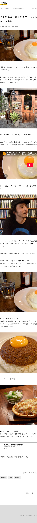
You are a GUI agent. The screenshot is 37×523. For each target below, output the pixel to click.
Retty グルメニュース (4, 3)
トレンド (7, 8)
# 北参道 (17, 477)
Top (1, 8)
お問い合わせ (29, 515)
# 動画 (10, 477)
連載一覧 (22, 515)
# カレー (3, 477)
